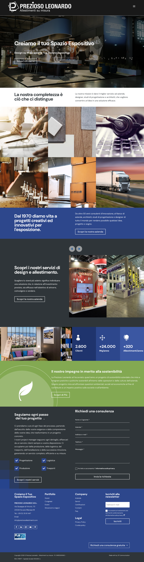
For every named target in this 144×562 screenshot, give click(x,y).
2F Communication (124, 555)
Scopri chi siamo (26, 61)
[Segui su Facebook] (16, 527)
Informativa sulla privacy (105, 468)
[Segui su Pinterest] (35, 527)
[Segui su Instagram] (26, 527)
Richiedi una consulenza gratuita (107, 545)
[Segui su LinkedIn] (21, 527)
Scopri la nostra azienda (90, 231)
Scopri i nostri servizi (28, 479)
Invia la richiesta (102, 476)
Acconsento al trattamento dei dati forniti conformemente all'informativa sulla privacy (117, 513)
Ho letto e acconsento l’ (96, 468)
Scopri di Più (60, 394)
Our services (24, 135)
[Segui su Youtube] (30, 527)
